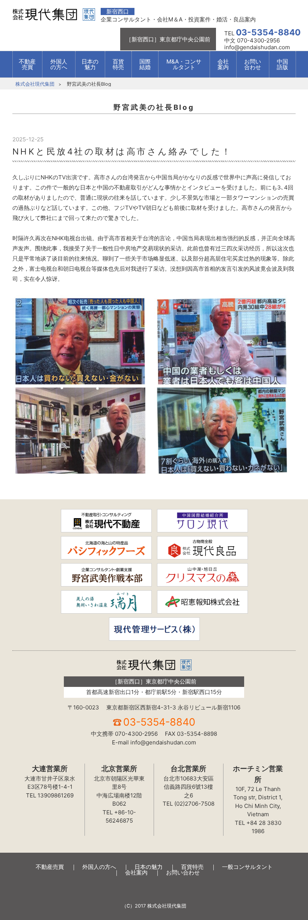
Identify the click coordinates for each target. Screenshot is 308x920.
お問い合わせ (252, 64)
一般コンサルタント (247, 866)
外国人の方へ (58, 64)
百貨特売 (118, 64)
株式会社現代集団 (34, 84)
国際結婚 (145, 64)
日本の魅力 (90, 64)
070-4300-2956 (136, 733)
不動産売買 (27, 64)
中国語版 (282, 64)
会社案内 (223, 64)
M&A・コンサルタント (183, 64)
